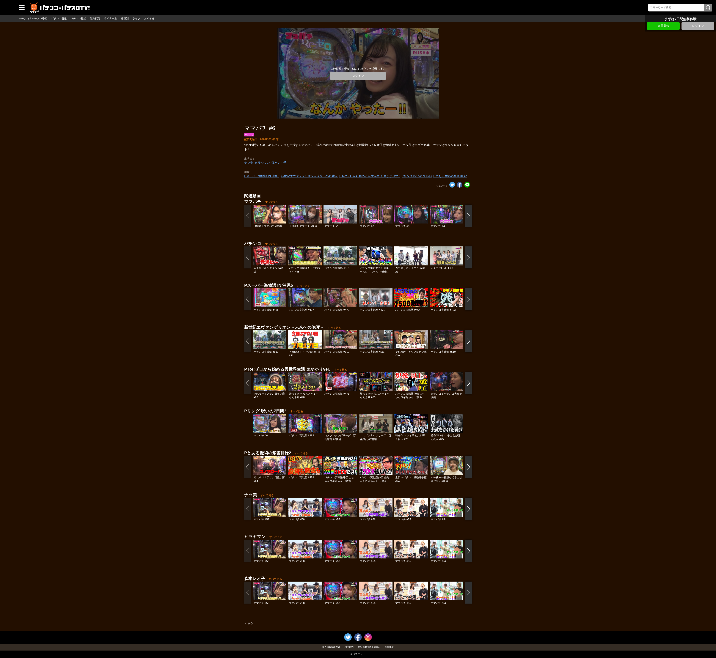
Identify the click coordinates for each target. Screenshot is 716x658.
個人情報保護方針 (331, 647)
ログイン (698, 25)
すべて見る (271, 202)
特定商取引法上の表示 (369, 647)
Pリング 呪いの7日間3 (417, 176)
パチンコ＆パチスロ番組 (33, 18)
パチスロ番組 (78, 18)
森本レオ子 (278, 162)
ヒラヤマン (262, 162)
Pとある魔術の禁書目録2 (450, 176)
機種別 (125, 18)
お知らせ (149, 18)
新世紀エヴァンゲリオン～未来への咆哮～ (309, 176)
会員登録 (663, 25)
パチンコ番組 (59, 18)
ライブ (136, 18)
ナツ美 (248, 162)
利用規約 (349, 647)
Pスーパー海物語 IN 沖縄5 (261, 176)
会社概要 (389, 647)
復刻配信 (95, 18)
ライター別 (110, 18)
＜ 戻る (248, 623)
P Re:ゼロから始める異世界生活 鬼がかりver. (369, 176)
